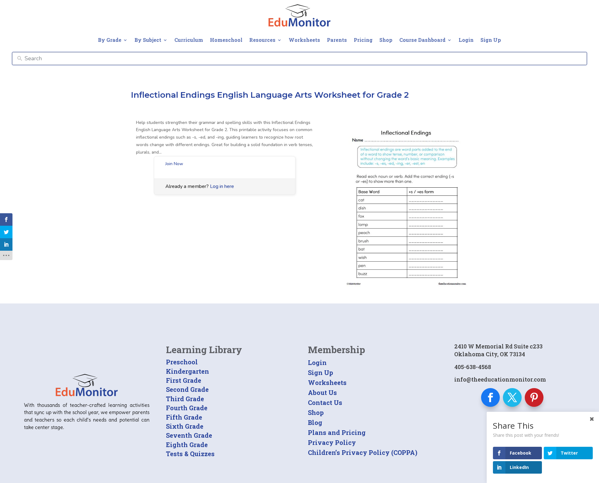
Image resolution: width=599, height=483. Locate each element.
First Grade (183, 380)
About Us (322, 392)
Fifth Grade (184, 417)
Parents (337, 40)
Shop (385, 40)
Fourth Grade (186, 408)
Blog (315, 422)
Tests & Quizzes (190, 454)
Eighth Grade (187, 445)
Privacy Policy (332, 442)
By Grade (109, 40)
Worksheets (304, 40)
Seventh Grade (189, 435)
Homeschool (226, 40)
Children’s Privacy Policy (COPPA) (362, 452)
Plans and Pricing (337, 432)
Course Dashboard (422, 40)
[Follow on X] (512, 397)
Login (466, 40)
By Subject (147, 40)
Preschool (182, 362)
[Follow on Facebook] (490, 397)
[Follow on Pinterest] (534, 397)
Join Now (174, 164)
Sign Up (490, 40)
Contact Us (325, 402)
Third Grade (185, 399)
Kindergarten (187, 371)
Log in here (222, 186)
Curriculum (188, 40)
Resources (262, 40)
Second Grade (187, 389)
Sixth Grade (184, 426)
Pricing (363, 40)
